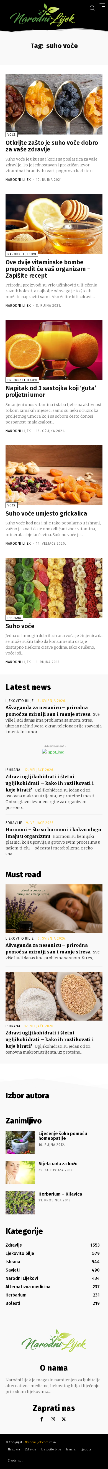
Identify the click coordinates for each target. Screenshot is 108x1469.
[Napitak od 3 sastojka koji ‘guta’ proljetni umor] (54, 350)
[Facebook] (41, 1419)
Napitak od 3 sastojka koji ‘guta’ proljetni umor (51, 391)
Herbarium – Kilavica (60, 1194)
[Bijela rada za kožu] (20, 1172)
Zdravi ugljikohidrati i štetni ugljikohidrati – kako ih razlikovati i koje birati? (50, 783)
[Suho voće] (54, 588)
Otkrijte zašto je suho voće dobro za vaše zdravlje (52, 146)
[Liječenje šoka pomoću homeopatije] (20, 1142)
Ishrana (14, 618)
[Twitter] (64, 1419)
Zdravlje (14, 822)
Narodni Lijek (18, 180)
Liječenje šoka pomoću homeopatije (62, 1136)
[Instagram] (53, 1419)
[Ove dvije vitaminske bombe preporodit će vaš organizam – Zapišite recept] (54, 224)
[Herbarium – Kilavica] (20, 1202)
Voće (11, 134)
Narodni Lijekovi (21, 254)
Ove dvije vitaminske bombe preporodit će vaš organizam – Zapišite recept (48, 268)
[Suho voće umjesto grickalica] (54, 475)
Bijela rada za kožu (58, 1163)
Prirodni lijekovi (22, 380)
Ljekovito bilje (20, 700)
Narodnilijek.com (36, 1442)
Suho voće (20, 626)
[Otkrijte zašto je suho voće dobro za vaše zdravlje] (54, 104)
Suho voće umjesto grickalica (46, 513)
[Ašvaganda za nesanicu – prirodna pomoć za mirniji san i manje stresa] (54, 908)
